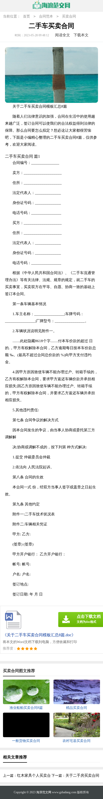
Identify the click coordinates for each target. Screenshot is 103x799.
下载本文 (81, 35)
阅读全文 (62, 35)
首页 (26, 16)
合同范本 (46, 16)
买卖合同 (69, 16)
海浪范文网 (43, 792)
